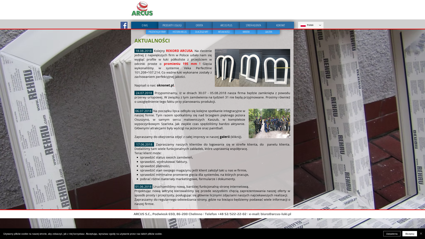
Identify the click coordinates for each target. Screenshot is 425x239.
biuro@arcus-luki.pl (276, 214)
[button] (227, 68)
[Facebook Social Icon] (124, 25)
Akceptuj (409, 233)
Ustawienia (392, 233)
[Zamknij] (421, 233)
